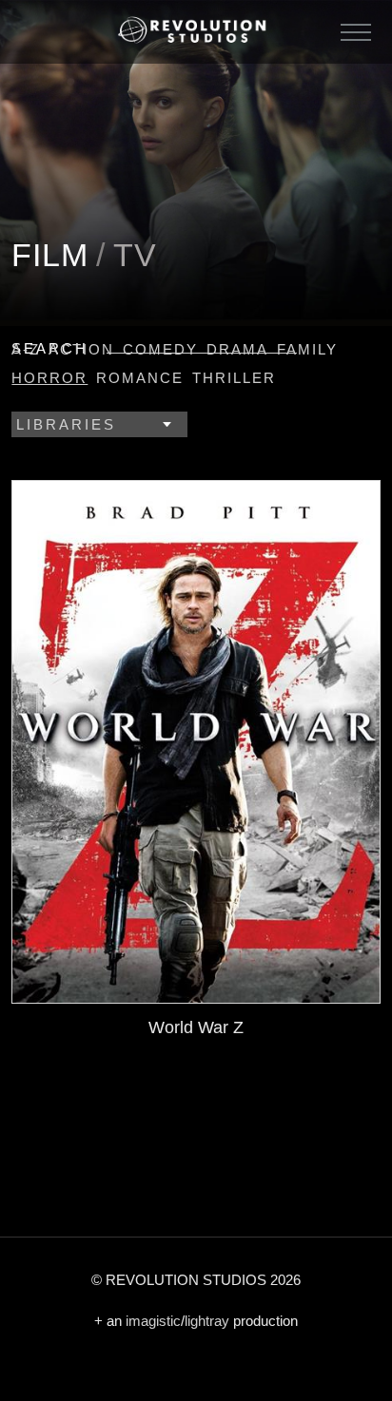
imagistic (153, 1321)
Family (307, 349)
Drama (237, 349)
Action (81, 349)
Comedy (160, 349)
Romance (140, 378)
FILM (49, 255)
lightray (207, 1321)
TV (135, 255)
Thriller (234, 378)
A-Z (25, 349)
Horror (49, 378)
